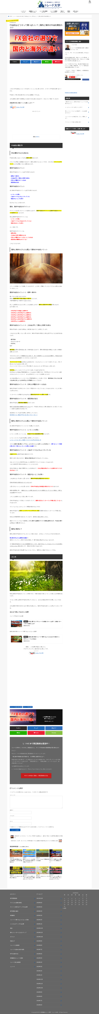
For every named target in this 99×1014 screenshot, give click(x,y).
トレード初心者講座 (43, 12)
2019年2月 (39, 970)
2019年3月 (39, 966)
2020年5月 (39, 907)
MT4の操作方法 (14, 953)
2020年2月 (39, 919)
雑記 (11, 928)
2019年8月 (39, 945)
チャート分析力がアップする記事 (19, 907)
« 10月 (64, 908)
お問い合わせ (75, 12)
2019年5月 (39, 958)
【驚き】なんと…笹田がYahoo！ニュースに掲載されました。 (76, 102)
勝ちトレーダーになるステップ (18, 932)
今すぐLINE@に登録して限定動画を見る (36, 775)
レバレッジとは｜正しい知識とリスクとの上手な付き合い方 (25, 440)
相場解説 (12, 915)
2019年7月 (39, 949)
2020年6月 (39, 902)
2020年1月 (39, 924)
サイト (11, 821)
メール (12, 815)
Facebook (85, 79)
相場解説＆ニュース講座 (16, 958)
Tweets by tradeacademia (71, 92)
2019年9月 (39, 941)
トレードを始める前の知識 (16, 706)
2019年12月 (40, 928)
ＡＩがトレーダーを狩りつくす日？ (74, 107)
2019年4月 (39, 962)
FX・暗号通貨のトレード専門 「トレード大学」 (48, 1012)
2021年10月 (40, 898)
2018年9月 (39, 992)
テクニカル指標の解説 (16, 902)
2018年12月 (40, 979)
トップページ (23, 12)
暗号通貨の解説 (14, 911)
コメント (12, 795)
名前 (11, 810)
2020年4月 (39, 911)
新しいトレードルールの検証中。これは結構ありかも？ (76, 112)
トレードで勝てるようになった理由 (19, 919)
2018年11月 (40, 983)
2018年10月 (40, 987)
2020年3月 (39, 915)
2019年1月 (39, 975)
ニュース (12, 966)
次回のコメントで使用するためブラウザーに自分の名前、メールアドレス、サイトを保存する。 (33, 826)
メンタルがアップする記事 (17, 924)
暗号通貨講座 (13, 898)
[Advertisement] (36, 75)
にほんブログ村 (20, 107)
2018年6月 (39, 1005)
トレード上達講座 (53, 12)
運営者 (68, 12)
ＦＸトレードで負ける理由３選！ (73, 122)
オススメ (12, 936)
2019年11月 (40, 932)
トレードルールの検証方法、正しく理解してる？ (76, 117)
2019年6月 (39, 953)
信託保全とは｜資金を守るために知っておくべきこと (24, 414)
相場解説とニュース (33, 12)
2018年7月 (39, 1000)
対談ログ (62, 12)
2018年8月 (39, 996)
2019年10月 (40, 936)
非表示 (37, 136)
